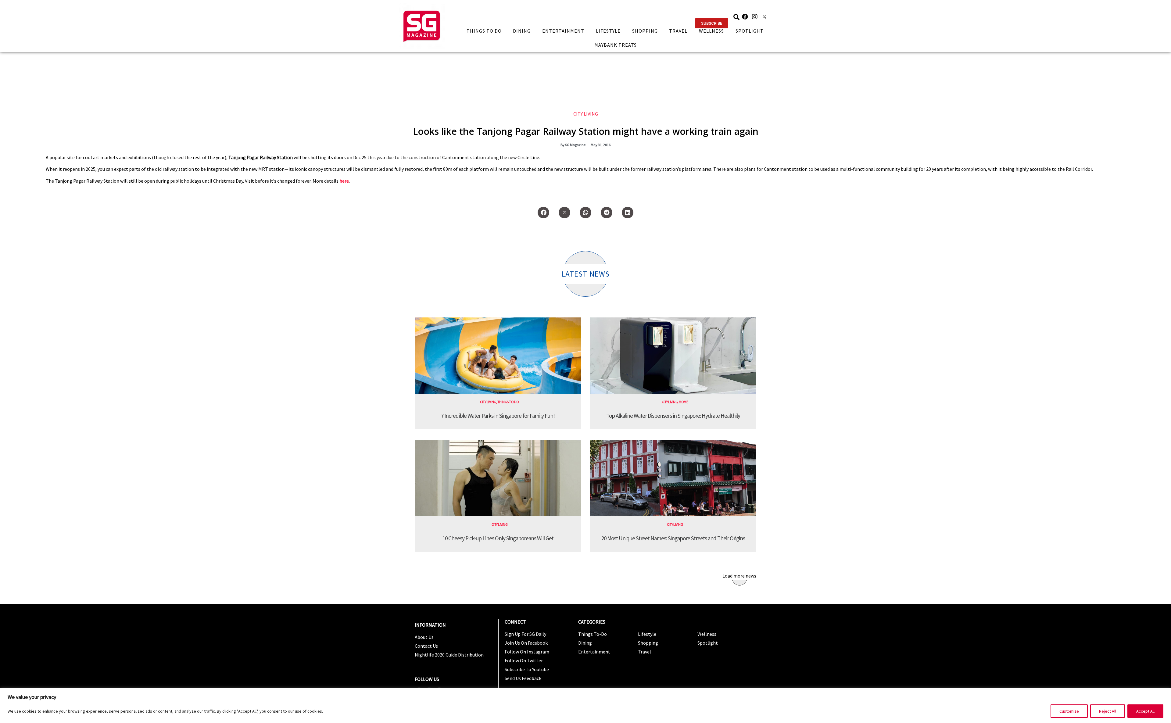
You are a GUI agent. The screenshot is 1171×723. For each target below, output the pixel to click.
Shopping (645, 31)
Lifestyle (608, 31)
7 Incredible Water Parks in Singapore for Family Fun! (498, 415)
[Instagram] (755, 17)
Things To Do (484, 31)
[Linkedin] (627, 212)
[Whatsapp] (585, 212)
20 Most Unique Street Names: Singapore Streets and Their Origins (673, 538)
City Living (585, 114)
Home (683, 401)
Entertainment (563, 31)
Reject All (1107, 711)
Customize (1069, 711)
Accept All (1145, 711)
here (344, 181)
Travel (678, 31)
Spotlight (750, 31)
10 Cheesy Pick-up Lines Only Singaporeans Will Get (497, 538)
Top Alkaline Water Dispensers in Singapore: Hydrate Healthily (673, 415)
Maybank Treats (615, 45)
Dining (522, 31)
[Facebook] (745, 17)
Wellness (711, 31)
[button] (711, 23)
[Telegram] (606, 212)
